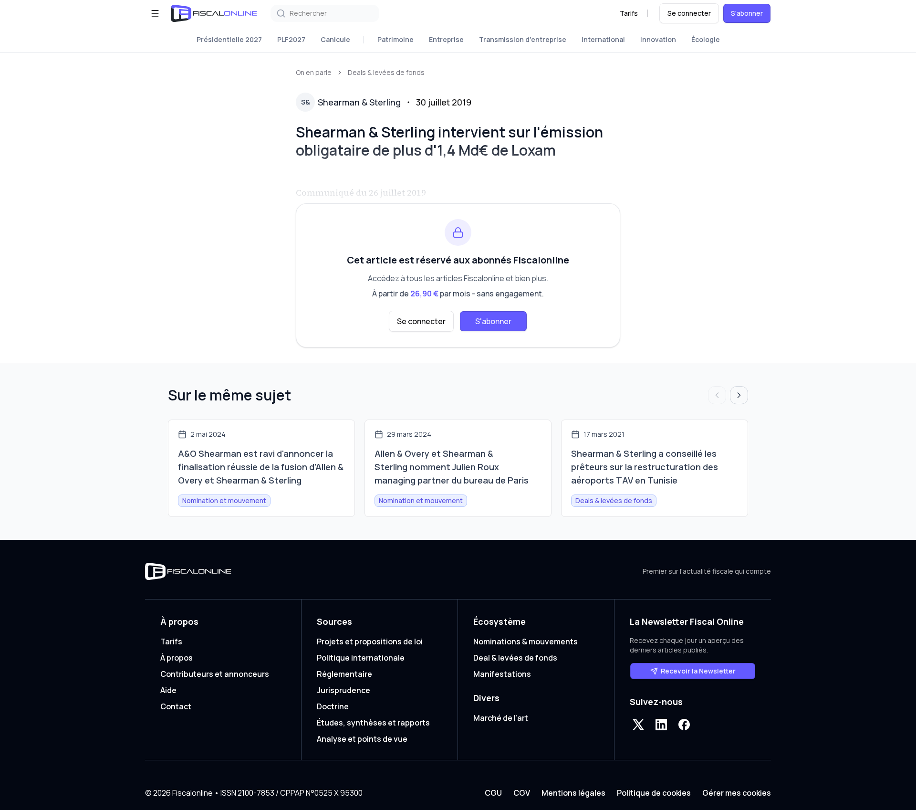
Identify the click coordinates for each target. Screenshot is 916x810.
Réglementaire (344, 674)
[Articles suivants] (739, 395)
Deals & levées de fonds (386, 72)
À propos (176, 657)
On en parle (314, 72)
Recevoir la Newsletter (698, 670)
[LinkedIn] (661, 724)
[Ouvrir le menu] (155, 13)
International (603, 39)
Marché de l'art (500, 718)
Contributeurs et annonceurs (214, 674)
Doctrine (333, 706)
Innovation (658, 39)
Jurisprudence (343, 690)
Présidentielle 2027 (229, 39)
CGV (521, 793)
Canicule (335, 39)
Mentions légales (573, 793)
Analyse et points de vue (362, 739)
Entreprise (446, 39)
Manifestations (502, 674)
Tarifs (629, 13)
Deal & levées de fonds (515, 657)
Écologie (705, 39)
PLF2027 (291, 39)
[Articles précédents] (717, 395)
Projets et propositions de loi (370, 641)
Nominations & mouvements (525, 641)
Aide (168, 690)
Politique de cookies (654, 793)
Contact (175, 706)
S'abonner (747, 13)
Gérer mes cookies (736, 793)
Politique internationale (361, 657)
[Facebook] (684, 724)
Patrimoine (395, 39)
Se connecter (689, 13)
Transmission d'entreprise (522, 39)
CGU (493, 793)
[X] (638, 724)
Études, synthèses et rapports (373, 722)
